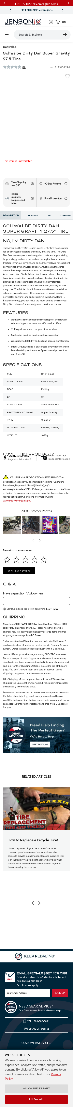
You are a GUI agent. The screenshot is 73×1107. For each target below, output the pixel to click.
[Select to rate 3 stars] (25, 559)
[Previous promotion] (10, 10)
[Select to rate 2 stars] (16, 559)
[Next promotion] (62, 10)
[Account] (51, 22)
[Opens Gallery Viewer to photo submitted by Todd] (12, 525)
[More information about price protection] (66, 198)
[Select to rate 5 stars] (44, 559)
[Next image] (39, 903)
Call (38, 1021)
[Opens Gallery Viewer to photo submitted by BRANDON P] (49, 525)
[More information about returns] (66, 183)
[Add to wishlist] (67, 77)
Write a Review (19, 570)
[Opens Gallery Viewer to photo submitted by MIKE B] (31, 525)
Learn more (52, 609)
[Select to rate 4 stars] (34, 559)
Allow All (36, 1099)
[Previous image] (33, 903)
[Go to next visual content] (40, 540)
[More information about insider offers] (32, 198)
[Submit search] (65, 34)
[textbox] (36, 601)
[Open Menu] (6, 34)
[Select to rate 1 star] (7, 559)
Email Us (39, 1028)
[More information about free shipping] (32, 183)
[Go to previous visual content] (33, 540)
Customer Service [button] (35, 1043)
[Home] (23, 22)
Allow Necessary (36, 1088)
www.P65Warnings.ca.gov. (17, 500)
